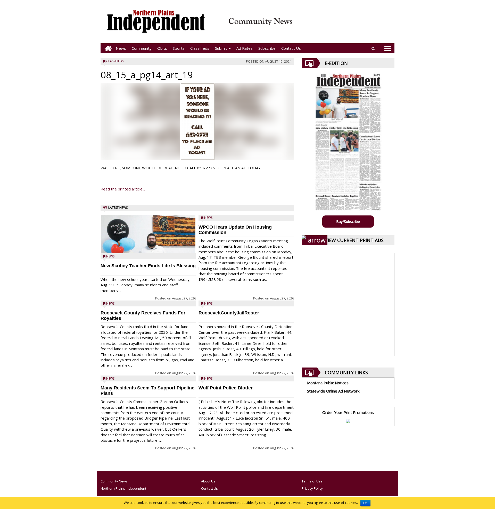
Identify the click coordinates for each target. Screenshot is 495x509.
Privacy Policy (312, 488)
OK (365, 503)
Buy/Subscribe (348, 221)
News (121, 48)
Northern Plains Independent (123, 488)
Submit (221, 48)
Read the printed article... (123, 188)
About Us (208, 481)
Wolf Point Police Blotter (226, 387)
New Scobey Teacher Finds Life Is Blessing (148, 265)
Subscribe (267, 48)
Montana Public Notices (328, 382)
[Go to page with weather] (345, 25)
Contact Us (291, 48)
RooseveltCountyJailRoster (229, 312)
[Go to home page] (107, 48)
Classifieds (199, 48)
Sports (179, 48)
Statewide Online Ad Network (333, 391)
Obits (162, 48)
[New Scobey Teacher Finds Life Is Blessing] (148, 247)
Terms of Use (312, 481)
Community (142, 48)
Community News (114, 481)
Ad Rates (244, 48)
